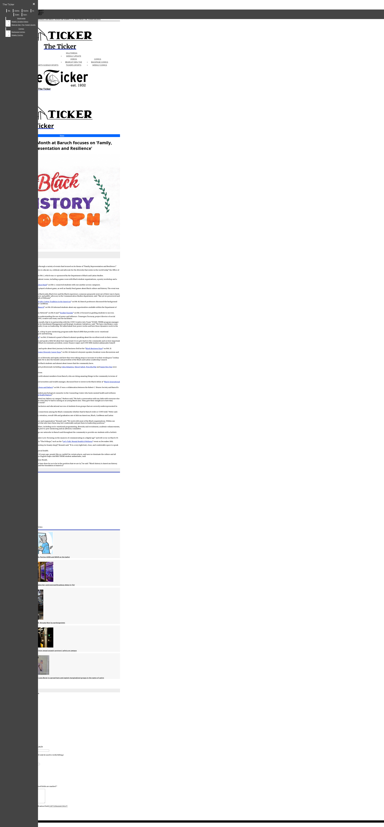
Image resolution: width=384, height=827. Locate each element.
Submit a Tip (69, 19)
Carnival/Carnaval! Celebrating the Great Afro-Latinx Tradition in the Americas (39, 302)
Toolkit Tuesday (66, 313)
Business (26, 11)
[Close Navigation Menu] (33, 4)
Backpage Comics (99, 62)
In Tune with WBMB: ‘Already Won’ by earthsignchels (44, 623)
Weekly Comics (99, 65)
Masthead (79, 19)
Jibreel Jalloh (80, 367)
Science (47, 65)
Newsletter (42, 19)
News (10, 11)
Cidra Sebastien (67, 367)
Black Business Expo (94, 348)
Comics (97, 59)
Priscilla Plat (91, 367)
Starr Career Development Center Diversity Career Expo (38, 352)
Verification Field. (41, 806)
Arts (40, 65)
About (51, 19)
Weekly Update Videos (20, 22)
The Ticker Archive (92, 19)
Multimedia (71, 53)
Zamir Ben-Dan (106, 367)
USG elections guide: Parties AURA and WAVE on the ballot (46, 557)
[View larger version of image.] (60, 202)
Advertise (59, 19)
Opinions (17, 11)
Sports (54, 65)
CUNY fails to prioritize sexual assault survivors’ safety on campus (50, 650)
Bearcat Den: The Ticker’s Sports (24, 25)
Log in (40, 746)
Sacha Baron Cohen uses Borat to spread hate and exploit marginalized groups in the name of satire (63, 678)
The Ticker (8, 4)
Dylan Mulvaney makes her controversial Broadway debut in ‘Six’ (49, 585)
